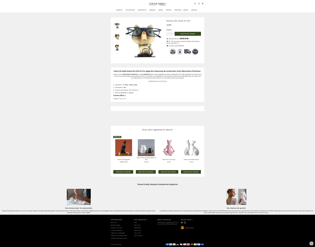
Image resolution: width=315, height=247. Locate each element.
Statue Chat (123, 98)
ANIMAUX (119, 10)
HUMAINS (152, 10)
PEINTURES (177, 10)
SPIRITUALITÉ (142, 10)
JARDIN (160, 10)
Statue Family (118, 244)
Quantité (168, 30)
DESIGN (185, 10)
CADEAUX (194, 10)
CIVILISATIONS (130, 10)
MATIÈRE (169, 10)
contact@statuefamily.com (170, 224)
